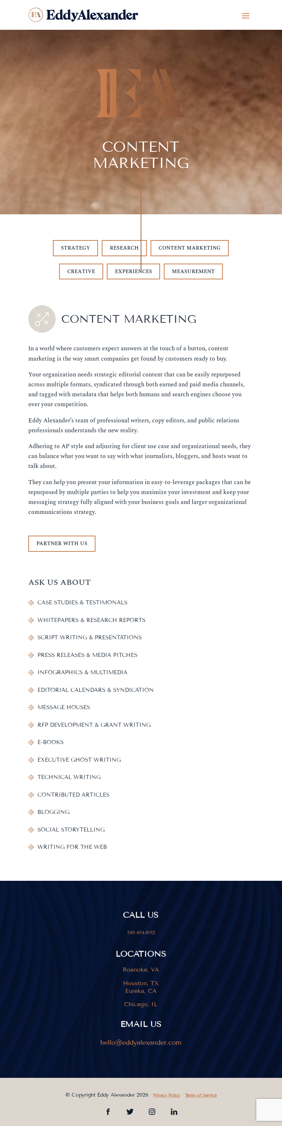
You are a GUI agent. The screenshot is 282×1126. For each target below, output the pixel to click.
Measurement (193, 271)
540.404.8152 (141, 933)
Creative (81, 271)
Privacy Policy (166, 1095)
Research (124, 248)
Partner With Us (61, 543)
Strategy (75, 248)
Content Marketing (190, 248)
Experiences (133, 271)
